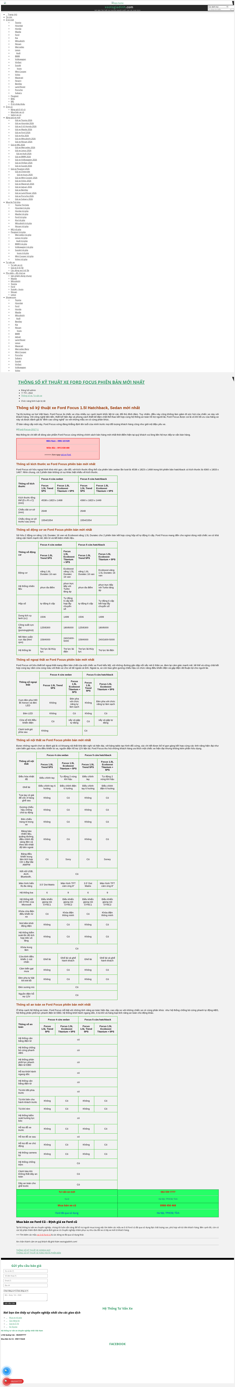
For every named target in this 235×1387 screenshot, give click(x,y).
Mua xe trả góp (15, 1317)
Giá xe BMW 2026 (23, 156)
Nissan (18, 44)
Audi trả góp (22, 241)
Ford (17, 34)
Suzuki (18, 65)
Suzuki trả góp (21, 250)
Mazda (18, 31)
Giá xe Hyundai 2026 (24, 123)
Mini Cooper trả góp (24, 256)
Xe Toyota (13, 1327)
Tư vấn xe (10, 262)
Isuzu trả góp (23, 253)
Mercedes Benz (22, 349)
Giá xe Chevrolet (22, 171)
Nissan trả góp (22, 226)
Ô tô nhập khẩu (18, 104)
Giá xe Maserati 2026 (24, 183)
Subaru (18, 93)
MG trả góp (16, 229)
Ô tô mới (10, 19)
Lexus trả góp (21, 238)
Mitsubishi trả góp (23, 223)
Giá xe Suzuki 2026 (23, 165)
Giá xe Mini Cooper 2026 (26, 177)
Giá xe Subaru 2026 (24, 199)
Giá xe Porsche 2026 (24, 196)
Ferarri (18, 80)
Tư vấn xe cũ (16, 265)
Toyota (18, 22)
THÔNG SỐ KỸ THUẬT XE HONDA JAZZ (33, 1250)
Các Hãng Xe (14, 1320)
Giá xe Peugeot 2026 (20, 169)
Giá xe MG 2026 (18, 144)
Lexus (17, 50)
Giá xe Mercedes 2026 (25, 147)
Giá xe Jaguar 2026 (23, 187)
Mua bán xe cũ (17, 112)
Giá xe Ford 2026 (22, 132)
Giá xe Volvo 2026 (23, 180)
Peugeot (14, 96)
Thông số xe (26, 395)
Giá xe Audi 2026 (23, 153)
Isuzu (19, 68)
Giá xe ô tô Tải (17, 267)
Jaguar (18, 336)
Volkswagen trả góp (24, 247)
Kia (16, 37)
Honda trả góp (22, 211)
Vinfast (18, 62)
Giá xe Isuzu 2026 (25, 174)
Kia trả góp (20, 220)
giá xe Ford (66, 455)
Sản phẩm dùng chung (21, 275)
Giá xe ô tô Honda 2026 (25, 126)
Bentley (18, 83)
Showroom (11, 297)
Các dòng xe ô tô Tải (20, 270)
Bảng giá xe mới (13, 117)
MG (12, 101)
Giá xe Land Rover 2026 (25, 193)
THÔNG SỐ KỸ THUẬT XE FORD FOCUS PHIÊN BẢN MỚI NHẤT (81, 382)
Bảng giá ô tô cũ (18, 109)
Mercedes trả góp (23, 234)
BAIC (13, 98)
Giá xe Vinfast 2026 (23, 162)
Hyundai (19, 25)
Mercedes (19, 47)
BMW (17, 56)
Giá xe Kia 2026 (22, 135)
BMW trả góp (21, 244)
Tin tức (9, 17)
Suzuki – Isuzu (17, 289)
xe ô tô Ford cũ (44, 1234)
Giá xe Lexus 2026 (23, 150)
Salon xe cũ (16, 115)
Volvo (17, 74)
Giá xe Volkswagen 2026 (26, 159)
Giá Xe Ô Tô (14, 1323)
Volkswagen (20, 59)
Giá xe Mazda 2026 (23, 129)
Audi (18, 53)
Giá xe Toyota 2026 (23, 120)
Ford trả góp (21, 217)
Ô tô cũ (9, 106)
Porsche (19, 90)
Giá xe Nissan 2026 (23, 141)
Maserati (19, 77)
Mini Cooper (20, 71)
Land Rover (20, 86)
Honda (18, 28)
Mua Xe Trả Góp (13, 202)
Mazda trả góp (21, 214)
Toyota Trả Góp (22, 205)
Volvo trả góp (21, 259)
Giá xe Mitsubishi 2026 (25, 138)
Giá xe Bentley (21, 190)
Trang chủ (12, 14)
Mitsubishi (20, 41)
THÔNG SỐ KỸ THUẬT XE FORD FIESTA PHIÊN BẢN (38, 1253)
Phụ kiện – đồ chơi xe (15, 273)
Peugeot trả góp (18, 232)
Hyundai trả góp (22, 208)
